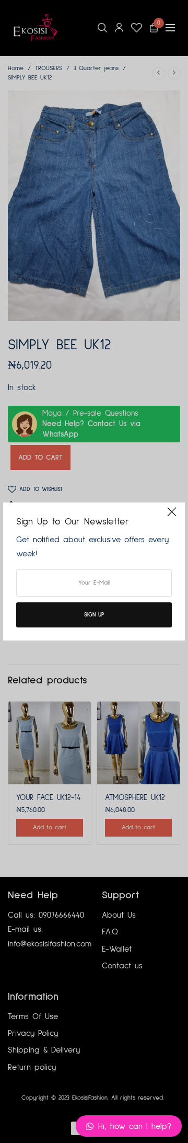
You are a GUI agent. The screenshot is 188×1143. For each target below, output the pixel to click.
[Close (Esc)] (171, 516)
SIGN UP (94, 615)
